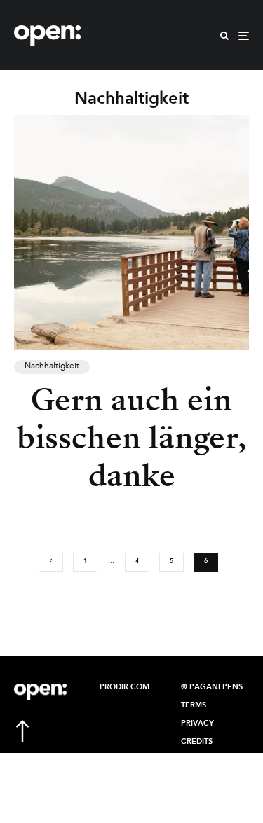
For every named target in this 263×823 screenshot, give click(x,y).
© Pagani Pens (212, 687)
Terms (193, 705)
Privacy (197, 723)
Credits (197, 742)
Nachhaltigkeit (52, 366)
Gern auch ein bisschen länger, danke (132, 438)
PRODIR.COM (124, 687)
